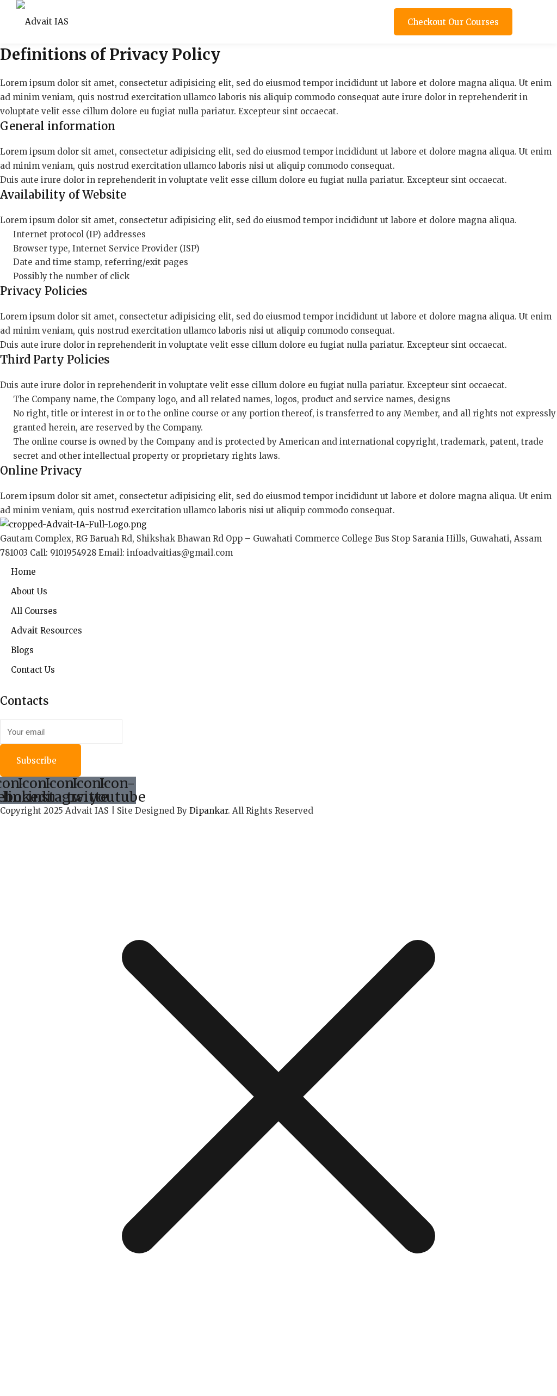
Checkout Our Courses (453, 22)
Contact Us (33, 670)
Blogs (22, 650)
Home (23, 572)
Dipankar (208, 810)
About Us (29, 591)
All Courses (34, 611)
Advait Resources (46, 630)
